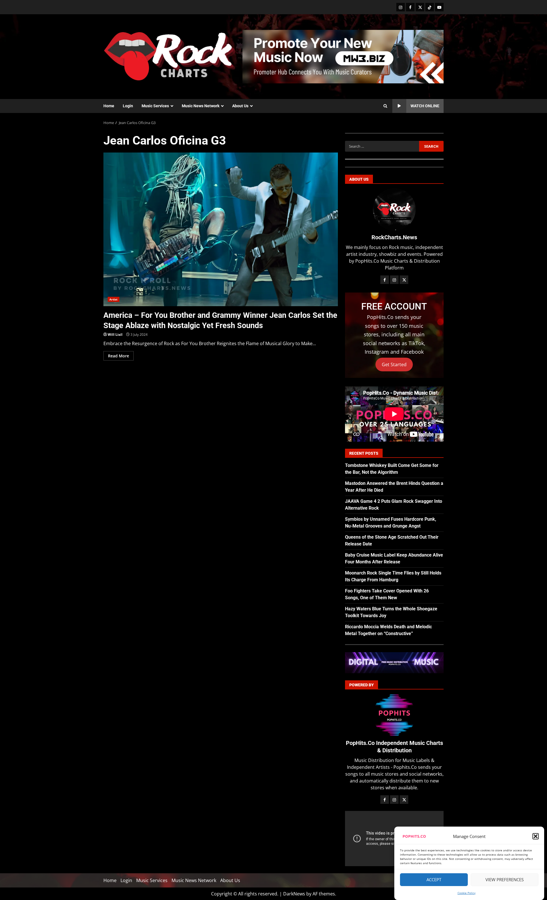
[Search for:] (382, 146)
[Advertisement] (343, 56)
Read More (118, 356)
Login (128, 106)
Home (108, 106)
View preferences (504, 880)
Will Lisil (115, 334)
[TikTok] (429, 7)
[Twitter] (420, 7)
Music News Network (200, 106)
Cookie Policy (466, 893)
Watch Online (425, 106)
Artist (113, 299)
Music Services (155, 106)
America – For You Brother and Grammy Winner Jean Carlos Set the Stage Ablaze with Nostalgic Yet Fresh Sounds (220, 229)
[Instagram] (400, 7)
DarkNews (294, 894)
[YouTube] (439, 7)
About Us (240, 106)
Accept (433, 880)
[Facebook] (410, 7)
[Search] (385, 106)
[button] (535, 836)
